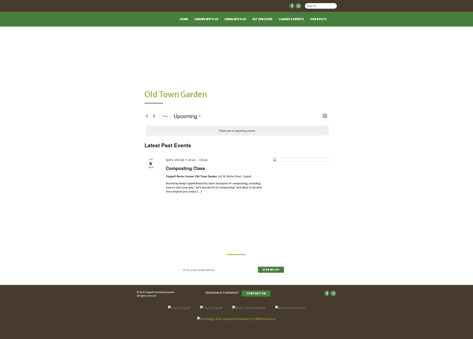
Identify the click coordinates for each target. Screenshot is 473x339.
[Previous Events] (146, 116)
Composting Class (185, 168)
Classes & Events (291, 19)
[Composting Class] (301, 176)
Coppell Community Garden (151, 21)
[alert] (237, 131)
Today (165, 116)
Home (184, 19)
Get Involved (262, 19)
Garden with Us (206, 19)
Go (334, 6)
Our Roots (318, 19)
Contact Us (256, 293)
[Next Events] (154, 116)
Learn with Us (235, 19)
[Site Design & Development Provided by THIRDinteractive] (236, 319)
